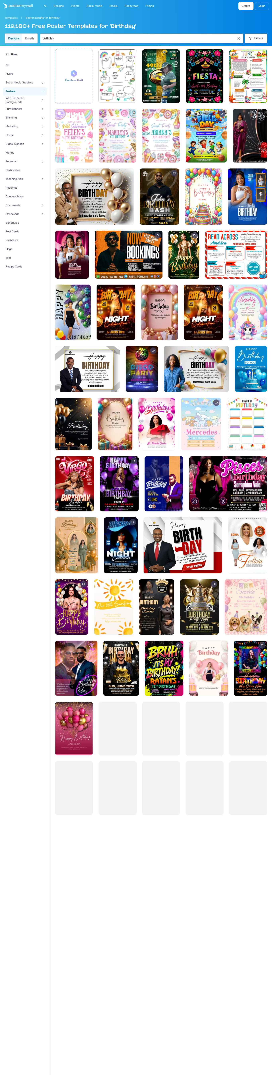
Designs (14, 38)
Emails (29, 38)
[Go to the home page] (16, 6)
